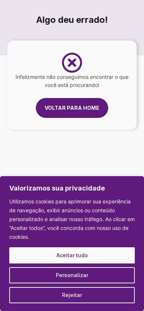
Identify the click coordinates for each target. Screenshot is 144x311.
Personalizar (72, 275)
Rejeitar (72, 295)
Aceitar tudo (72, 255)
